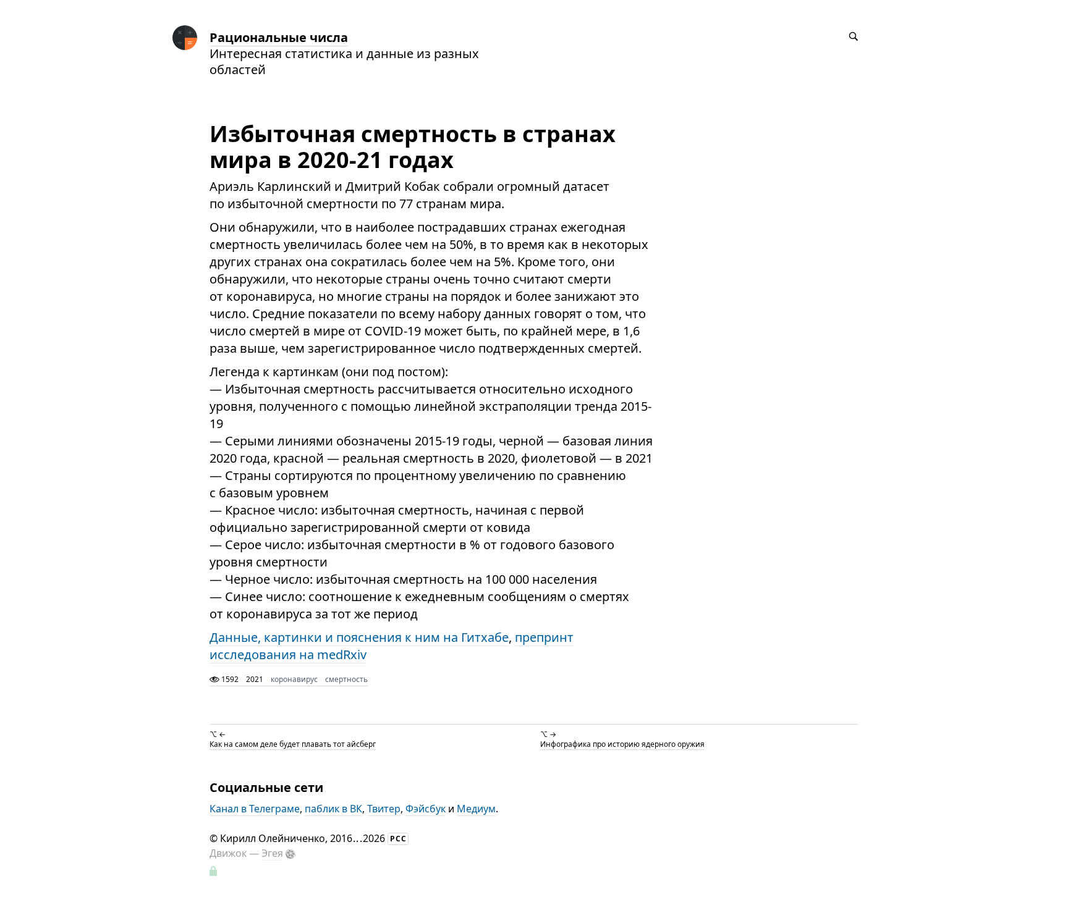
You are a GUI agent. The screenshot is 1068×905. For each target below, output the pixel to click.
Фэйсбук (425, 808)
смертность (346, 679)
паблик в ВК (333, 808)
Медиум (476, 808)
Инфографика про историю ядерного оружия (622, 744)
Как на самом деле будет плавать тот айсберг (293, 744)
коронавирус (294, 679)
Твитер (383, 808)
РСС (398, 838)
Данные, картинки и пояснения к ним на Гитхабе (359, 637)
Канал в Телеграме (255, 808)
